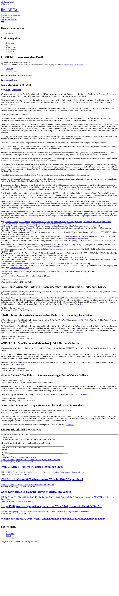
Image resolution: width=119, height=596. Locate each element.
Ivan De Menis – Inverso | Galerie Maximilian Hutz (32, 466)
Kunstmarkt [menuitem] (10, 43)
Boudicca (70, 222)
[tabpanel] (59, 171)
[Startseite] (5, 4)
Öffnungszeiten (11, 71)
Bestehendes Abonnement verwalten (24, 457)
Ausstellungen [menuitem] (11, 47)
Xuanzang (67, 224)
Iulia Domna (106, 222)
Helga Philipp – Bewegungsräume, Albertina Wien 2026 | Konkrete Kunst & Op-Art (51, 506)
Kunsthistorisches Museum (73, 65)
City (2, 455)
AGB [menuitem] (8, 532)
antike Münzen (24, 222)
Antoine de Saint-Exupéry (40, 222)
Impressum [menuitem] (10, 534)
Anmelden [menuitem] (9, 33)
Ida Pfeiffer (97, 222)
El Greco (78, 222)
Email (3, 445)
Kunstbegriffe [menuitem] (11, 49)
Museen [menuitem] (8, 45)
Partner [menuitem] (8, 536)
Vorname (4, 450)
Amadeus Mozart (11, 222)
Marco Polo (13, 224)
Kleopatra (4, 224)
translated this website (9, 20)
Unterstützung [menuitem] (11, 538)
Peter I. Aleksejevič (33, 224)
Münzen (22, 224)
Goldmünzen (87, 222)
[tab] (62, 69)
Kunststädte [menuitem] (10, 51)
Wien (7, 89)
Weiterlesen (79, 304)
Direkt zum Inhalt (7, 2)
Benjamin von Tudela (58, 222)
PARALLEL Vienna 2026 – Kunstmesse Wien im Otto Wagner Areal (42, 479)
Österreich (16, 89)
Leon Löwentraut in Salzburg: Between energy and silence (36, 491)
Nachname (5, 452)
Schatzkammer (46, 224)
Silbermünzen (57, 224)
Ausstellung (11, 80)
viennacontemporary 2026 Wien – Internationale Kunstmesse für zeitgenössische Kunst (53, 518)
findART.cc (10, 10)
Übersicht (9, 69)
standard (9, 437)
